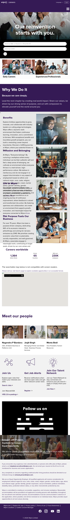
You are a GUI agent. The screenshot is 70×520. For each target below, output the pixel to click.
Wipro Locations (9, 507)
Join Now (50, 389)
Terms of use (41, 505)
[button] (35, 9)
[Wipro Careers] (8, 2)
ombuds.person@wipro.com (24, 475)
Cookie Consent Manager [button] (25, 507)
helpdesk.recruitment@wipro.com (21, 466)
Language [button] (59, 2)
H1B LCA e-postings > (10, 394)
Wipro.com (7, 505)
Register (27, 391)
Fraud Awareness (53, 505)
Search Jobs (5, 54)
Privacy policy (30, 505)
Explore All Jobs (18, 505)
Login (66, 2)
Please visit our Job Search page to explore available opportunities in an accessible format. (32, 271)
